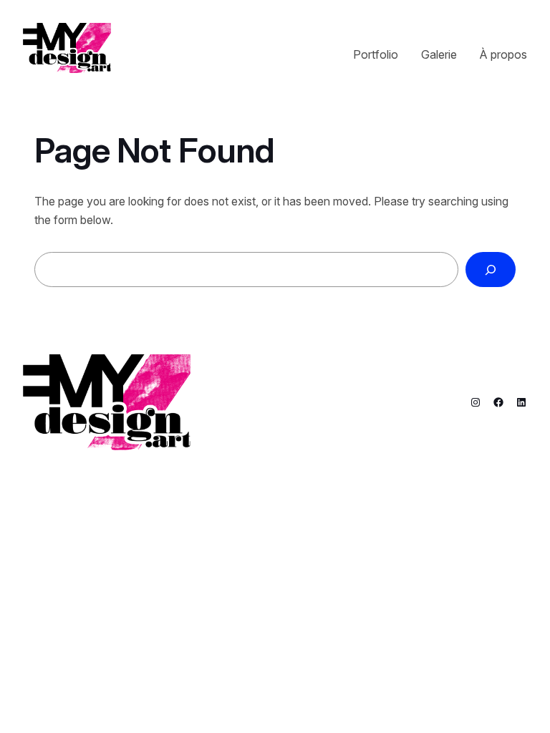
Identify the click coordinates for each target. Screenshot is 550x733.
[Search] (490, 269)
